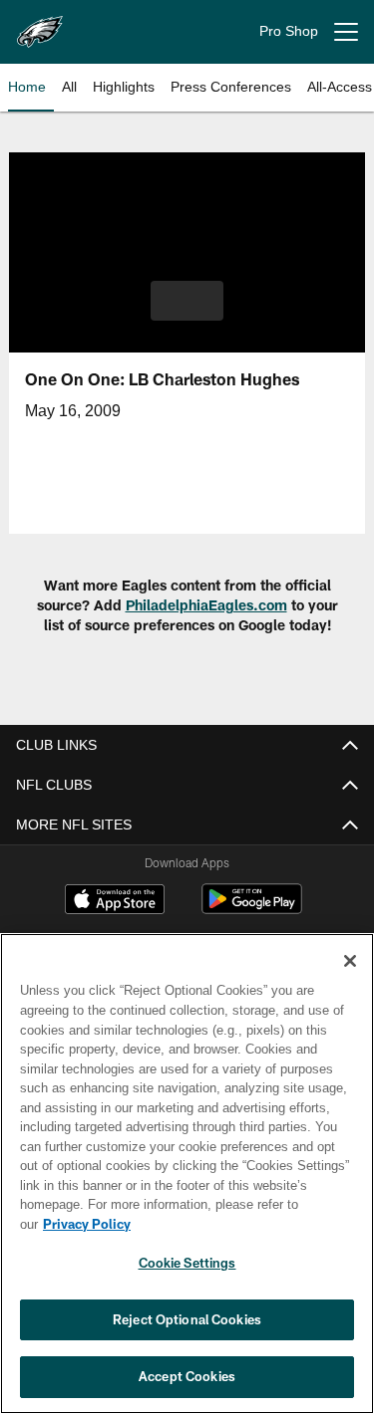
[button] (187, 301)
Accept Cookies (187, 1376)
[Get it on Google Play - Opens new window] (252, 908)
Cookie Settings (187, 1263)
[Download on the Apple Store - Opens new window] (115, 901)
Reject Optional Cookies (187, 1319)
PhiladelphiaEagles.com (206, 604)
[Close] (350, 981)
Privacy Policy (240, 1224)
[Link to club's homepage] (40, 24)
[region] (187, 1183)
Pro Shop (288, 31)
